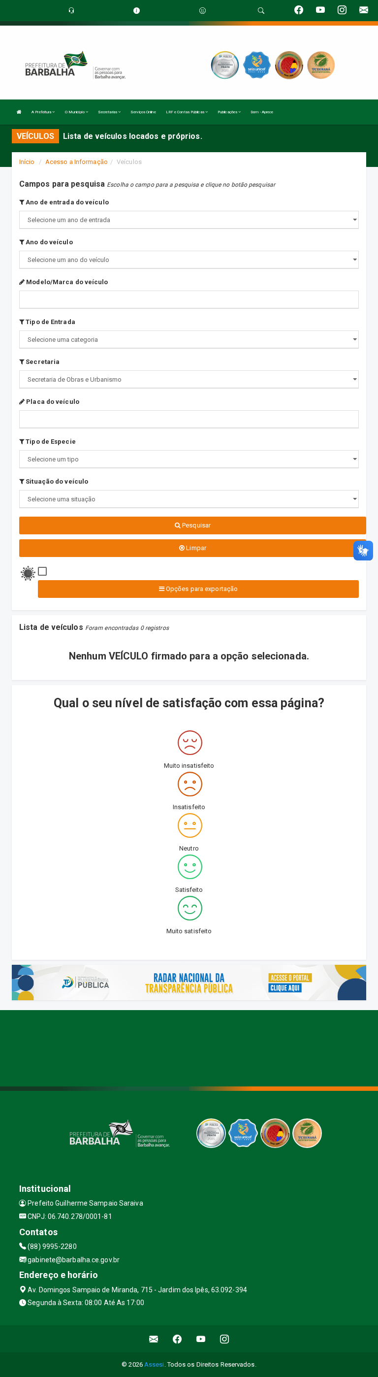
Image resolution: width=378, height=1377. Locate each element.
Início (27, 161)
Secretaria (42, 361)
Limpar (195, 548)
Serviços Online (143, 112)
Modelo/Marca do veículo (66, 282)
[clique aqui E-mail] (153, 1338)
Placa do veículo (52, 401)
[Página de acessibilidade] (202, 10)
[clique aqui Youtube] (201, 1338)
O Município (75, 112)
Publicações (228, 112)
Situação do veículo (56, 481)
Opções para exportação (201, 588)
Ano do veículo (48, 242)
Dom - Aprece (262, 112)
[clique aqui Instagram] (224, 1338)
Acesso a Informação (76, 161)
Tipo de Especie (50, 441)
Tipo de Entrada (49, 322)
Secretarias (108, 112)
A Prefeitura (42, 112)
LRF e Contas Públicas (185, 112)
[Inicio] (19, 112)
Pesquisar (196, 525)
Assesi (154, 1364)
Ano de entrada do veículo (66, 202)
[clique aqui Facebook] (177, 1338)
